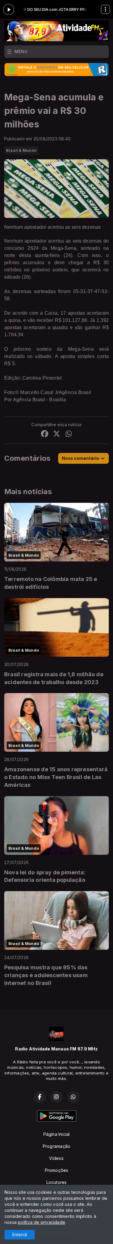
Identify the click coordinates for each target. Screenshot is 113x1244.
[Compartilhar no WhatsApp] (68, 434)
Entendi (19, 1234)
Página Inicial (56, 1134)
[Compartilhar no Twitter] (56, 434)
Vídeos (56, 1158)
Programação (56, 1146)
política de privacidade (41, 1222)
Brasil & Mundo (21, 150)
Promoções (56, 1170)
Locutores (56, 1182)
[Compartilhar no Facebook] (44, 434)
